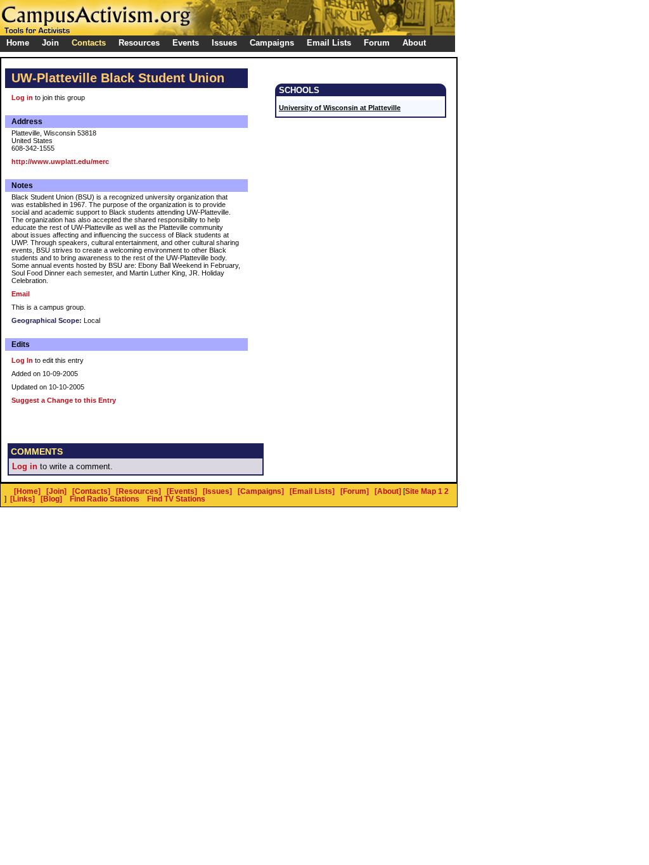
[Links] (22, 499)
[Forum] (354, 491)
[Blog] (51, 499)
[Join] (56, 491)
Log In (22, 360)
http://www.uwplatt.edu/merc (60, 161)
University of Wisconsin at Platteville (340, 107)
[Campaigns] (261, 491)
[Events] (182, 491)
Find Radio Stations (104, 499)
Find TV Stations (176, 499)
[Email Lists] (312, 491)
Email (20, 294)
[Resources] (138, 491)
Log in (22, 97)
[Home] (27, 491)
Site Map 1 (423, 491)
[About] (388, 491)
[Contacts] (91, 491)
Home (17, 42)
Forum (377, 42)
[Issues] (217, 491)
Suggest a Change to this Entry (63, 400)
